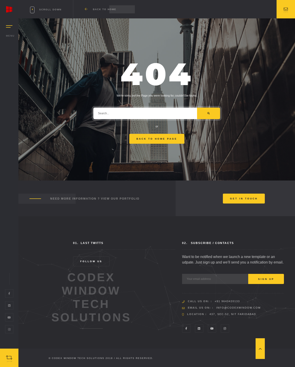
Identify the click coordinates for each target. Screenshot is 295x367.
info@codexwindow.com (238, 307)
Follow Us (91, 261)
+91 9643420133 (227, 301)
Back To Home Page (156, 139)
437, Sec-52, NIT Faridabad (232, 314)
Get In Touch (244, 198)
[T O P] (260, 348)
